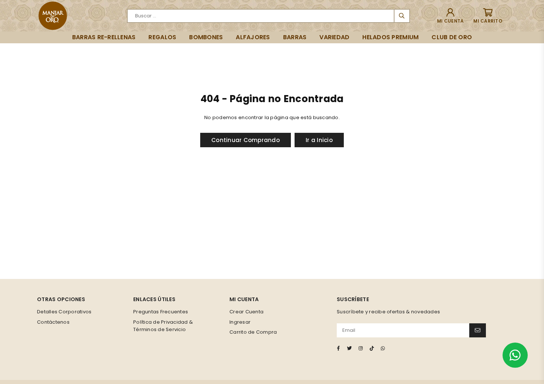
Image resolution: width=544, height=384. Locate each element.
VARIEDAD (334, 37)
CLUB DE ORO (451, 37)
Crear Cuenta (246, 311)
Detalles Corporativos (64, 311)
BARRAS (295, 37)
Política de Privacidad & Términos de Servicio (163, 326)
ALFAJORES (253, 37)
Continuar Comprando (245, 140)
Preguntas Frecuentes (160, 311)
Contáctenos (53, 322)
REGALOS (162, 37)
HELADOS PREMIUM (390, 37)
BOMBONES (206, 37)
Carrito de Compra (253, 332)
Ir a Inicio (319, 140)
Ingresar (240, 322)
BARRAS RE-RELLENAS (104, 37)
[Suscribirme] (477, 330)
